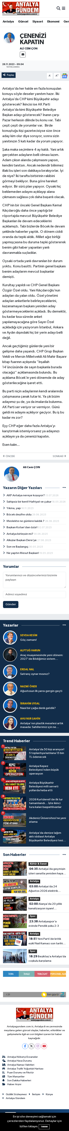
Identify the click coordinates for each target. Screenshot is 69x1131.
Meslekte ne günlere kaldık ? (26, 521)
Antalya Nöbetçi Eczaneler (22, 1057)
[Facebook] (25, 1046)
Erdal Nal (27, 669)
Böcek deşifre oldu (19, 514)
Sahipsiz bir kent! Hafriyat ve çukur (29, 501)
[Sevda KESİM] (10, 637)
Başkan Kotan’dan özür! (22, 527)
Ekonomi (53, 21)
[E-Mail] (23, 54)
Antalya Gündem (15, 1098)
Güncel (23, 21)
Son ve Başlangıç (18, 546)
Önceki (10, 456)
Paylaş (10, 75)
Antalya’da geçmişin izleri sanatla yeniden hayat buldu (46, 871)
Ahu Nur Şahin (30, 718)
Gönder (10, 604)
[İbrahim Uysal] (10, 705)
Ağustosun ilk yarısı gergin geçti (41, 691)
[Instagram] (38, 1046)
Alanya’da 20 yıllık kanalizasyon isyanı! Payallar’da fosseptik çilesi (45, 906)
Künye (49, 1094)
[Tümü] (64, 625)
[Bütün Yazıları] (64, 487)
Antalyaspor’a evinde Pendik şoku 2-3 (43, 924)
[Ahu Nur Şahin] (10, 722)
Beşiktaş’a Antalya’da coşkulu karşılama (47, 959)
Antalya (8, 21)
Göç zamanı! (28, 639)
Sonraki (58, 456)
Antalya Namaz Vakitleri (20, 1064)
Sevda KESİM (28, 635)
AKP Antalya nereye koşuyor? (26, 495)
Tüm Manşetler (16, 1076)
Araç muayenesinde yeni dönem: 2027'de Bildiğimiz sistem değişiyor (41, 657)
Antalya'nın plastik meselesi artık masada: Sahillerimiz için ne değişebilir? (41, 725)
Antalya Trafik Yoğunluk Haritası (25, 1068)
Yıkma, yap (14, 508)
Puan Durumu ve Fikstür (20, 1072)
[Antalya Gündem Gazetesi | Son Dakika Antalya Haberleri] (20, 9)
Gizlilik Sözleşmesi (16, 1094)
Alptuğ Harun (30, 650)
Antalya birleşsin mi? (20, 533)
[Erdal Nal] (10, 671)
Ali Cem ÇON (29, 48)
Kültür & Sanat (38, 864)
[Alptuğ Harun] (10, 654)
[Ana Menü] (63, 8)
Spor (33, 916)
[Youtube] (44, 1046)
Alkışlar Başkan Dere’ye (22, 540)
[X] (31, 1046)
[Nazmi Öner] (10, 688)
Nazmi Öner (28, 686)
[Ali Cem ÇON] (9, 37)
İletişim (36, 1094)
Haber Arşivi (14, 1084)
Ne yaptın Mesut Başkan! (23, 553)
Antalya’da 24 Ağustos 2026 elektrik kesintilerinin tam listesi (43, 889)
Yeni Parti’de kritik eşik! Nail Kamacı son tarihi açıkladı (45, 941)
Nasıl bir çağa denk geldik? (38, 708)
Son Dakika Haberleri (19, 1080)
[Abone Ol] (65, 75)
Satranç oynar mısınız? (35, 674)
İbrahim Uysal (30, 703)
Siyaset (37, 21)
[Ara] (58, 8)
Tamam (44, 1127)
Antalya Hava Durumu (19, 1060)
